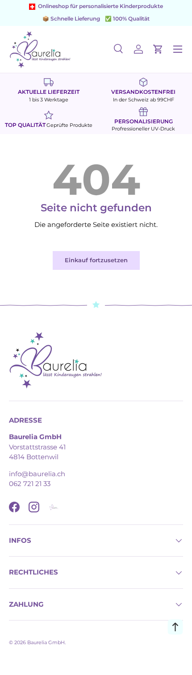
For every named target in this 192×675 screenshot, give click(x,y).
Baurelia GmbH (46, 642)
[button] (158, 49)
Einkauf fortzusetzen (96, 260)
